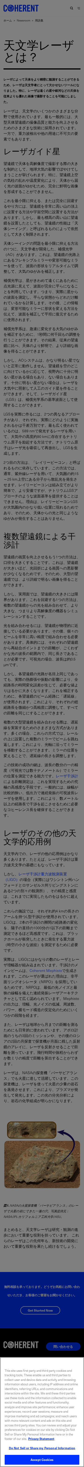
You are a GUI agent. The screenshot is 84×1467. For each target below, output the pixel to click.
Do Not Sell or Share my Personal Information (42, 1448)
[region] (42, 1412)
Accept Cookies (42, 1459)
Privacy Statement (41, 1438)
